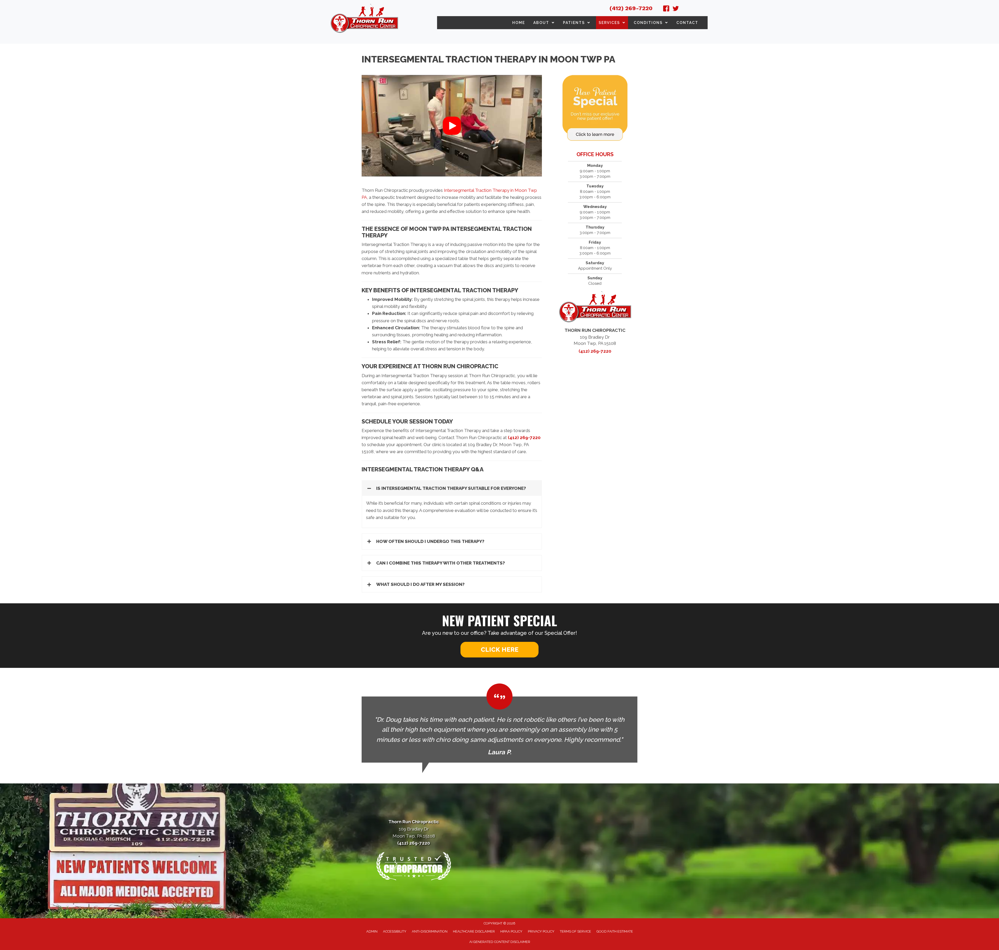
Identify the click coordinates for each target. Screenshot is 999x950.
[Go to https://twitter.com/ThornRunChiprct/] (675, 9)
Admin (371, 931)
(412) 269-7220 (631, 8)
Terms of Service (575, 931)
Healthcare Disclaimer (474, 931)
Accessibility (394, 931)
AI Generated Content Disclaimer (499, 942)
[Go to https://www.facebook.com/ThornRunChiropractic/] (666, 9)
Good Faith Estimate (615, 931)
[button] (452, 126)
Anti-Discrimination (429, 931)
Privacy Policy (541, 931)
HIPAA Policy (511, 931)
